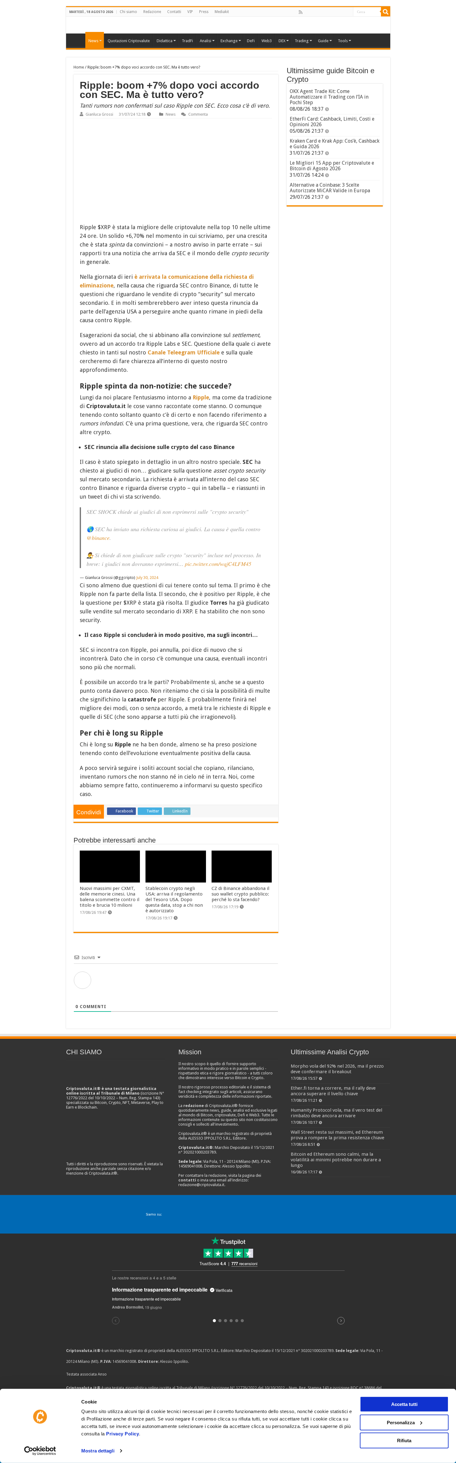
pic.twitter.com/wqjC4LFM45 (218, 563)
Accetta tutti (404, 1404)
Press (203, 12)
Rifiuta (404, 1440)
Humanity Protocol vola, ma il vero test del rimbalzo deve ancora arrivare (336, 1112)
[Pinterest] (321, 12)
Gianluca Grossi (99, 114)
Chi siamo (128, 12)
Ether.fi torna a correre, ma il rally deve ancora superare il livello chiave (333, 1090)
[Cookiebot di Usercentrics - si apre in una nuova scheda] (40, 1451)
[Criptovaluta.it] (77, 40)
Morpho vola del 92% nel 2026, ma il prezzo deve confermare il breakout (337, 1068)
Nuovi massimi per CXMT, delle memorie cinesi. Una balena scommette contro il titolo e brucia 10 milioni (109, 897)
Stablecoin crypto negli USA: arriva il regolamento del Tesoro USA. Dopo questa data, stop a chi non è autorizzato (174, 900)
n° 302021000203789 (314, 1350)
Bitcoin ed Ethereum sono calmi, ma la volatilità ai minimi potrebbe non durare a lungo (336, 1159)
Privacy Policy (122, 1433)
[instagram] (341, 12)
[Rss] (300, 12)
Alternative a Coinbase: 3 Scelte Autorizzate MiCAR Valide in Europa (330, 187)
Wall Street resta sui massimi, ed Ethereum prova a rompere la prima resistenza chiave (337, 1135)
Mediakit (222, 12)
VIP (190, 12)
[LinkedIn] (327, 12)
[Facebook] (307, 12)
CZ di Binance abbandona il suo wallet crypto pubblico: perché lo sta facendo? (240, 894)
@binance (98, 537)
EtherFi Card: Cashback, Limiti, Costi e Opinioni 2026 (332, 121)
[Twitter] (314, 12)
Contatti (174, 12)
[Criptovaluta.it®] (228, 25)
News (171, 114)
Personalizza (401, 1422)
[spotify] (348, 12)
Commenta (198, 114)
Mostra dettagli (97, 1450)
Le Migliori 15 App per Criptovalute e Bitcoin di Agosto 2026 (332, 165)
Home (79, 67)
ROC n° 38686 (363, 1387)
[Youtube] (334, 12)
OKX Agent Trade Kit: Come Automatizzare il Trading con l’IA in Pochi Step (329, 96)
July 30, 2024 (147, 577)
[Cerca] (385, 11)
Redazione (152, 12)
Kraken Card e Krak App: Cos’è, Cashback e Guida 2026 (334, 143)
